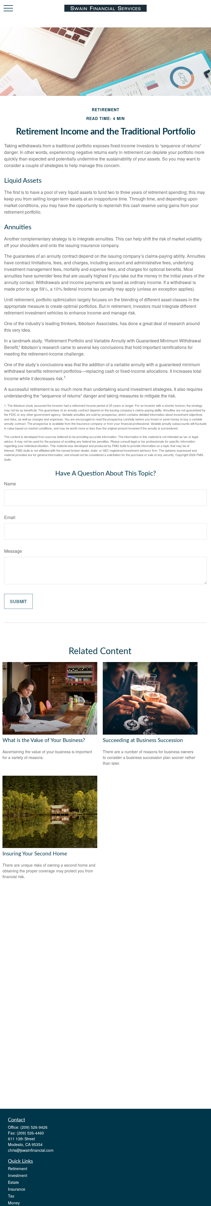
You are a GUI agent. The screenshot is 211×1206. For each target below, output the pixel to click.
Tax (11, 1196)
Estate (13, 1182)
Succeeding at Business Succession (143, 740)
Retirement (17, 1168)
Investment (17, 1175)
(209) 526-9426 (34, 1127)
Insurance (16, 1189)
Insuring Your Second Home (34, 853)
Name (10, 483)
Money (14, 1202)
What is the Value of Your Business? (43, 740)
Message (13, 551)
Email (9, 517)
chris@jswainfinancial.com (31, 1150)
